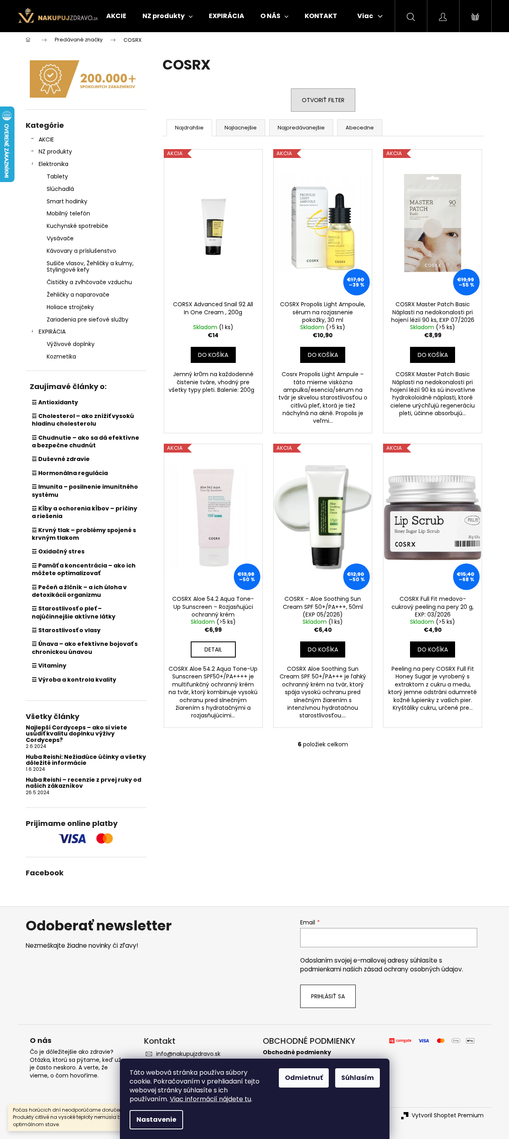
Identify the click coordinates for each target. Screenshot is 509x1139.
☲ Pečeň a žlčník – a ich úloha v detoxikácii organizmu (79, 591)
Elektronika (53, 164)
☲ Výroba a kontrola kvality (74, 680)
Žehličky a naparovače (78, 295)
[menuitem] (116, 16)
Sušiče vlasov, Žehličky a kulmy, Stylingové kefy (90, 266)
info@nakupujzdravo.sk (188, 1054)
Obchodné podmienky (297, 1052)
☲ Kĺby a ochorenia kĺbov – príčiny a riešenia (84, 512)
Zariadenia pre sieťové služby (87, 319)
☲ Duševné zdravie (61, 459)
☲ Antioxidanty (55, 402)
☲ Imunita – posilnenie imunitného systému (85, 490)
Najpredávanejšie (301, 127)
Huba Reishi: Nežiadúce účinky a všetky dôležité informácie (86, 760)
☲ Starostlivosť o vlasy (66, 630)
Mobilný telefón (68, 213)
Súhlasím (357, 1077)
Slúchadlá (60, 189)
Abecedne (360, 127)
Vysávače (60, 238)
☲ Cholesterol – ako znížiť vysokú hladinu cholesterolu (83, 420)
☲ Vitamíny (49, 666)
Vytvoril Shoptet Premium (448, 1115)
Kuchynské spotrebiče (77, 226)
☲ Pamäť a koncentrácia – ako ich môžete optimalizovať (84, 569)
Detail (213, 649)
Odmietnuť (304, 1077)
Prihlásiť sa (328, 996)
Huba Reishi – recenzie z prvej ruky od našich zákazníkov (83, 783)
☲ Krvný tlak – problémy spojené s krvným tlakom (84, 534)
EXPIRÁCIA (52, 332)
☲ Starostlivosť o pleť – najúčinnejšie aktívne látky (73, 612)
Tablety (57, 176)
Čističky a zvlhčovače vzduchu (89, 282)
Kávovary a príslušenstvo (81, 251)
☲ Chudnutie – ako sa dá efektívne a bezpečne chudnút (85, 441)
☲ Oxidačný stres (58, 551)
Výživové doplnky (71, 344)
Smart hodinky (67, 201)
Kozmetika (61, 356)
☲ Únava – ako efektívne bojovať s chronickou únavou (85, 648)
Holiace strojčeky (70, 307)
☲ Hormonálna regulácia (70, 473)
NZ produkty (55, 151)
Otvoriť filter (323, 100)
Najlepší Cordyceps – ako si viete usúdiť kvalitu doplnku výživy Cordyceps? (76, 734)
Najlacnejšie (241, 127)
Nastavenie (156, 1119)
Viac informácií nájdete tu (210, 1099)
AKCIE (46, 139)
